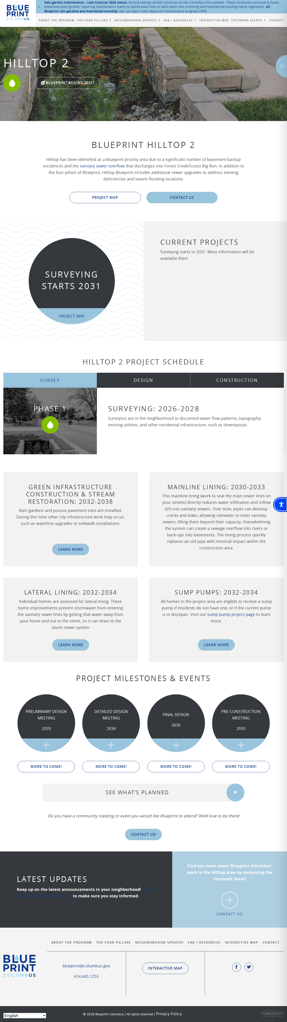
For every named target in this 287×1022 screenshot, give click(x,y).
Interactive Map (241, 942)
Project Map (105, 197)
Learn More (70, 549)
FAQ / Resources (204, 942)
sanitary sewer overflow (102, 166)
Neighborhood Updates (159, 942)
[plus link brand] (46, 745)
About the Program (71, 942)
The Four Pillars (113, 942)
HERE (203, 11)
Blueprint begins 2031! (69, 82)
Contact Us (182, 197)
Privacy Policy (169, 1013)
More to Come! (46, 766)
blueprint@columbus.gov (86, 965)
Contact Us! (143, 834)
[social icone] (236, 967)
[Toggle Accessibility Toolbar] (280, 504)
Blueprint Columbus (18, 12)
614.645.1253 (86, 976)
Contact (270, 942)
